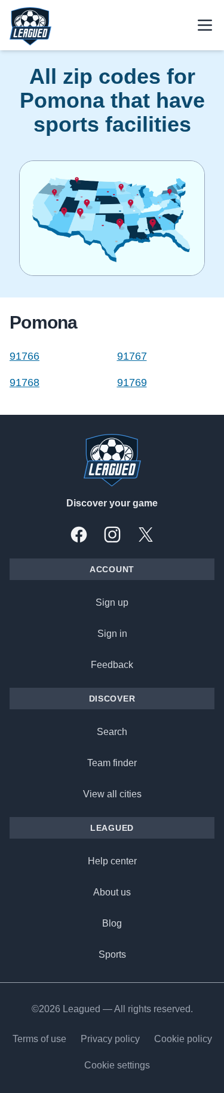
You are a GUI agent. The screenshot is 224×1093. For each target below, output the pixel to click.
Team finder (112, 763)
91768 (24, 382)
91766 (24, 356)
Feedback (112, 665)
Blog (112, 923)
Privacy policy (110, 1039)
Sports (112, 954)
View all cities (112, 794)
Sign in (112, 634)
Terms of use (39, 1039)
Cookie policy (183, 1039)
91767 (132, 356)
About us (112, 892)
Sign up (112, 602)
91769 (132, 382)
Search (112, 732)
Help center (112, 861)
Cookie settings (117, 1065)
